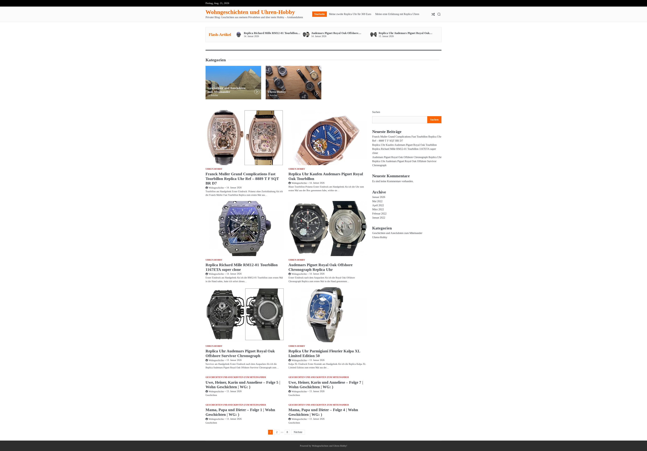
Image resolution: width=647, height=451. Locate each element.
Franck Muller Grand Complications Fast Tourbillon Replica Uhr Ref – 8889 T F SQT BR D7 (242, 178)
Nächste (298, 432)
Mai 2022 (377, 201)
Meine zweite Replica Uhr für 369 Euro (350, 14)
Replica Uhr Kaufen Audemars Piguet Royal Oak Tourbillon (404, 144)
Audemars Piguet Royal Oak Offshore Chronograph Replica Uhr (334, 33)
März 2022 (378, 209)
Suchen (376, 112)
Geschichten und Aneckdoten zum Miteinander (226, 89)
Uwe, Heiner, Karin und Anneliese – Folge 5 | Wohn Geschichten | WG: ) (243, 384)
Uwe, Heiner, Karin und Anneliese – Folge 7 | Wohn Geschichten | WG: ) (325, 384)
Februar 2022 (379, 213)
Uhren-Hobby (277, 91)
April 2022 (378, 205)
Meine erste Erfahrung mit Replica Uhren (397, 14)
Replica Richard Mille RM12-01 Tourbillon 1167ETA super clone (270, 33)
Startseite (319, 14)
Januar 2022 (378, 217)
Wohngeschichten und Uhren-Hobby (250, 12)
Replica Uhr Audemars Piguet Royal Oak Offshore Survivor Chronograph (404, 33)
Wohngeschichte (216, 188)
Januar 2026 (378, 197)
